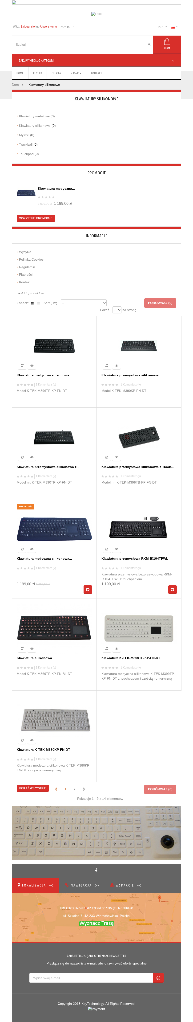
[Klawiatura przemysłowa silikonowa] (139, 346)
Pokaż (104, 310)
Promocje (96, 172)
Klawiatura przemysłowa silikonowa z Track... (137, 467)
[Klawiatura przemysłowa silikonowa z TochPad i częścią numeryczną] (54, 437)
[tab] (35, 885)
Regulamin (27, 267)
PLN (161, 27)
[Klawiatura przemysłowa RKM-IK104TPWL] (139, 529)
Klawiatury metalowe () (37, 116)
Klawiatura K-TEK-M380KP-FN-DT (43, 749)
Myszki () (26, 135)
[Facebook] (96, 871)
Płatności (25, 274)
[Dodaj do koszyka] (88, 589)
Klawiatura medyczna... (56, 188)
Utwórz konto (48, 26)
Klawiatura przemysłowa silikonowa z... (48, 467)
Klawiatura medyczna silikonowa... (44, 558)
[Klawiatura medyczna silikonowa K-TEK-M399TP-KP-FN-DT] (26, 193)
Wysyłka (25, 252)
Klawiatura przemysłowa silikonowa (130, 375)
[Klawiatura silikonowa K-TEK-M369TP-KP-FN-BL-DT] (54, 628)
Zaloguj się (28, 26)
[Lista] (38, 303)
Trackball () (28, 144)
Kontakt (24, 282)
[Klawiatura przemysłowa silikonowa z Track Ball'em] (139, 437)
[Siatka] (32, 303)
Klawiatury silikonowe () (37, 125)
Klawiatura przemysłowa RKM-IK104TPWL (134, 558)
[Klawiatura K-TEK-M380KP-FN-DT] (54, 720)
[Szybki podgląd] (32, 365)
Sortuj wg (50, 303)
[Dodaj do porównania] (22, 365)
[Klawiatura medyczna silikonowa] (54, 346)
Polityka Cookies (31, 259)
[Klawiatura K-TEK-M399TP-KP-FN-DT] (139, 628)
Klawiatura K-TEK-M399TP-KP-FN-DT (130, 658)
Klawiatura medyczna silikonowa (43, 375)
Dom (15, 84)
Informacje (96, 235)
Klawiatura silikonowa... (36, 658)
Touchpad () (29, 154)
